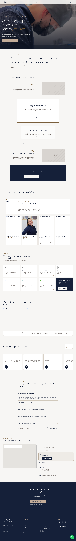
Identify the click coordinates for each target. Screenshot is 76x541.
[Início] (5, 2)
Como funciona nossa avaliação (26, 40)
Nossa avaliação (26, 523)
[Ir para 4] (40, 372)
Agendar (71, 2)
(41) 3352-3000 (45, 464)
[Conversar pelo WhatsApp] (72, 537)
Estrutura (24, 529)
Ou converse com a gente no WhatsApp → (38, 504)
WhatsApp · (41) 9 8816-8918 (45, 526)
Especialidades (38, 2)
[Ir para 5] (42, 372)
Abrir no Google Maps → (46, 450)
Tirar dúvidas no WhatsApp (46, 176)
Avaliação (32, 2)
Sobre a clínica (26, 522)
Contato (49, 2)
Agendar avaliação (63, 526)
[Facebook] (62, 522)
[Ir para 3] (38, 372)
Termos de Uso (70, 538)
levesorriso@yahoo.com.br (45, 528)
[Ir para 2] (36, 372)
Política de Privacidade (61, 538)
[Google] (65, 522)
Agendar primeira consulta (10, 40)
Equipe (44, 2)
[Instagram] (59, 522)
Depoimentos (25, 530)
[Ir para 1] (34, 372)
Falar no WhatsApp (53, 428)
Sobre (27, 2)
